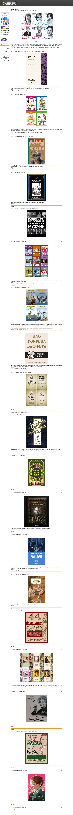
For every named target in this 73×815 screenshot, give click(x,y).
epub (26, 90)
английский (20, 283)
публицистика (47, 47)
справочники (14, 283)
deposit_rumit (14, 329)
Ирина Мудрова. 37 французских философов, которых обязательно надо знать (29, 731)
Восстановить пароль (4, 14)
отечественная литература (21, 132)
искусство (18, 47)
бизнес (15, 368)
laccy (13, 455)
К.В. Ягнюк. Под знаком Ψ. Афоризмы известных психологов (26, 536)
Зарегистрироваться (4, 15)
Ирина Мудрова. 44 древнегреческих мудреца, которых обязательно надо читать (29, 610)
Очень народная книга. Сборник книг (21, 94)
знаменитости (42, 47)
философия (15, 90)
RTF (12, 368)
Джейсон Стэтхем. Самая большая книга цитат (23, 494)
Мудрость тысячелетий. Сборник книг (21, 651)
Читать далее (12, 46)
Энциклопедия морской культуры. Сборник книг (23, 287)
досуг (55, 283)
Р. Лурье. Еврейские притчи (20, 172)
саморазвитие (18, 368)
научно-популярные (38, 283)
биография (22, 47)
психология (13, 570)
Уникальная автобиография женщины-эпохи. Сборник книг (25, 10)
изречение (15, 168)
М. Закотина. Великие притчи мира (21, 457)
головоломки (28, 283)
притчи (25, 204)
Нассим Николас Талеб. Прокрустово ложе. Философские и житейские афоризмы (30, 51)
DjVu (16, 570)
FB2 (33, 47)
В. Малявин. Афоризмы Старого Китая (22, 574)
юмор (26, 132)
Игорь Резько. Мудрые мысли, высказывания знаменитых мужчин (27, 208)
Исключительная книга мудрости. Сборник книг (23, 372)
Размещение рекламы (4, 43)
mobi (20, 90)
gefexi (13, 206)
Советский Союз (37, 47)
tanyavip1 (13, 534)
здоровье (23, 283)
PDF (12, 47)
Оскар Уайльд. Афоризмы (19, 414)
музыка (58, 47)
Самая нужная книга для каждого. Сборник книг (23, 243)
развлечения (40, 132)
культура (15, 47)
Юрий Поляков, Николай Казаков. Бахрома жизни (24, 136)
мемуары (54, 47)
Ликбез (12, 10)
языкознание (43, 283)
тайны (31, 47)
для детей (13, 204)
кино (29, 47)
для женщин (26, 47)
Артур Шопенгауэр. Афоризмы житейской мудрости (24, 772)
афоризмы (51, 47)
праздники (15, 132)
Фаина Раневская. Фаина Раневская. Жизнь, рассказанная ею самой (27, 693)
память (31, 283)
